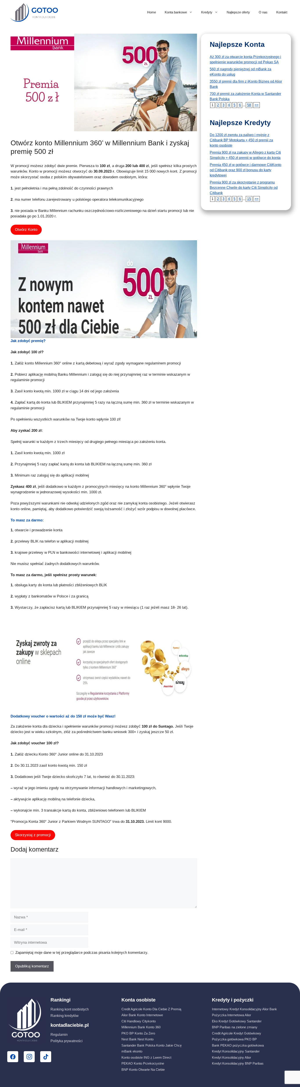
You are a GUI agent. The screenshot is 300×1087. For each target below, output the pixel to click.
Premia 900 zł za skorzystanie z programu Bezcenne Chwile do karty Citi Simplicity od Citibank (244, 187)
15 (249, 199)
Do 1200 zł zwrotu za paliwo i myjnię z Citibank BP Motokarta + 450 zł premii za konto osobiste (241, 140)
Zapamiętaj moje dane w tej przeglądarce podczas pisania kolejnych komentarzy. (81, 952)
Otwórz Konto (26, 230)
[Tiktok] (45, 1056)
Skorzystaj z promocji (33, 835)
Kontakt (281, 12)
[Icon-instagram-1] (29, 1056)
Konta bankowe (176, 12)
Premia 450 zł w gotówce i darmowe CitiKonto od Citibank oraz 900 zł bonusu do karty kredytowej (245, 170)
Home (151, 12)
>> (256, 105)
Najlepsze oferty (238, 12)
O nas (263, 12)
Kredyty (206, 12)
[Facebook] (12, 1056)
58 (249, 105)
